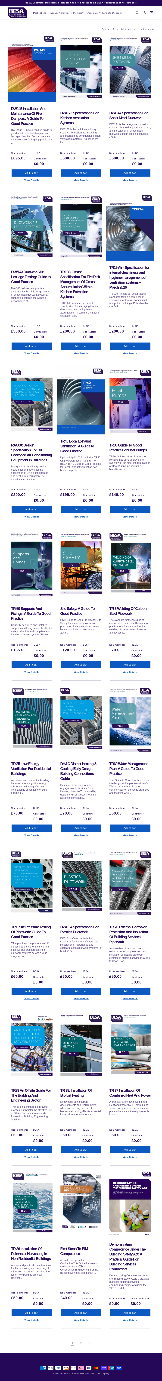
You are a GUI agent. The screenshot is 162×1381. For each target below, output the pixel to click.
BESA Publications (68, 1374)
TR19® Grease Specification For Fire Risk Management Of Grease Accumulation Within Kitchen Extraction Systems (80, 284)
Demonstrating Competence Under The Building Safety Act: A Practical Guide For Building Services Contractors (127, 1256)
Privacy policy (103, 1374)
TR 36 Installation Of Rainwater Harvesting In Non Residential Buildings (31, 1254)
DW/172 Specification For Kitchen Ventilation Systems (79, 118)
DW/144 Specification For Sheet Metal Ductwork (128, 115)
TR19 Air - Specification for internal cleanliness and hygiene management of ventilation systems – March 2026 (129, 277)
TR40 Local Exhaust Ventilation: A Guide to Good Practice (77, 446)
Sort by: (106, 29)
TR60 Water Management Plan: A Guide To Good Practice (128, 769)
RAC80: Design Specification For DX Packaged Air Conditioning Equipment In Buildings (31, 452)
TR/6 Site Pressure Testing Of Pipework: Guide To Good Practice (31, 932)
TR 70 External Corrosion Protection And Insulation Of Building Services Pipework (128, 934)
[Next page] (89, 1343)
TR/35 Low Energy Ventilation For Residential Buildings (31, 769)
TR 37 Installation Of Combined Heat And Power (130, 1092)
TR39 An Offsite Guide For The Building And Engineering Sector (31, 1095)
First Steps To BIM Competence (74, 1251)
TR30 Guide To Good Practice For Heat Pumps (128, 447)
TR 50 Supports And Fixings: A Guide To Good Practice (30, 613)
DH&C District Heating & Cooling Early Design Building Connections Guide (78, 771)
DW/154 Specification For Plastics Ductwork (79, 929)
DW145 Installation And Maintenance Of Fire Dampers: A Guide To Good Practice (28, 116)
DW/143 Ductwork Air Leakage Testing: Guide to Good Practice (31, 277)
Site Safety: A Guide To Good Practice (77, 610)
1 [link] (72, 1343)
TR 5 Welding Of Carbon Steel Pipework (127, 610)
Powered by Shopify (85, 1374)
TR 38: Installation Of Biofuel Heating (76, 1092)
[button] (137, 12)
